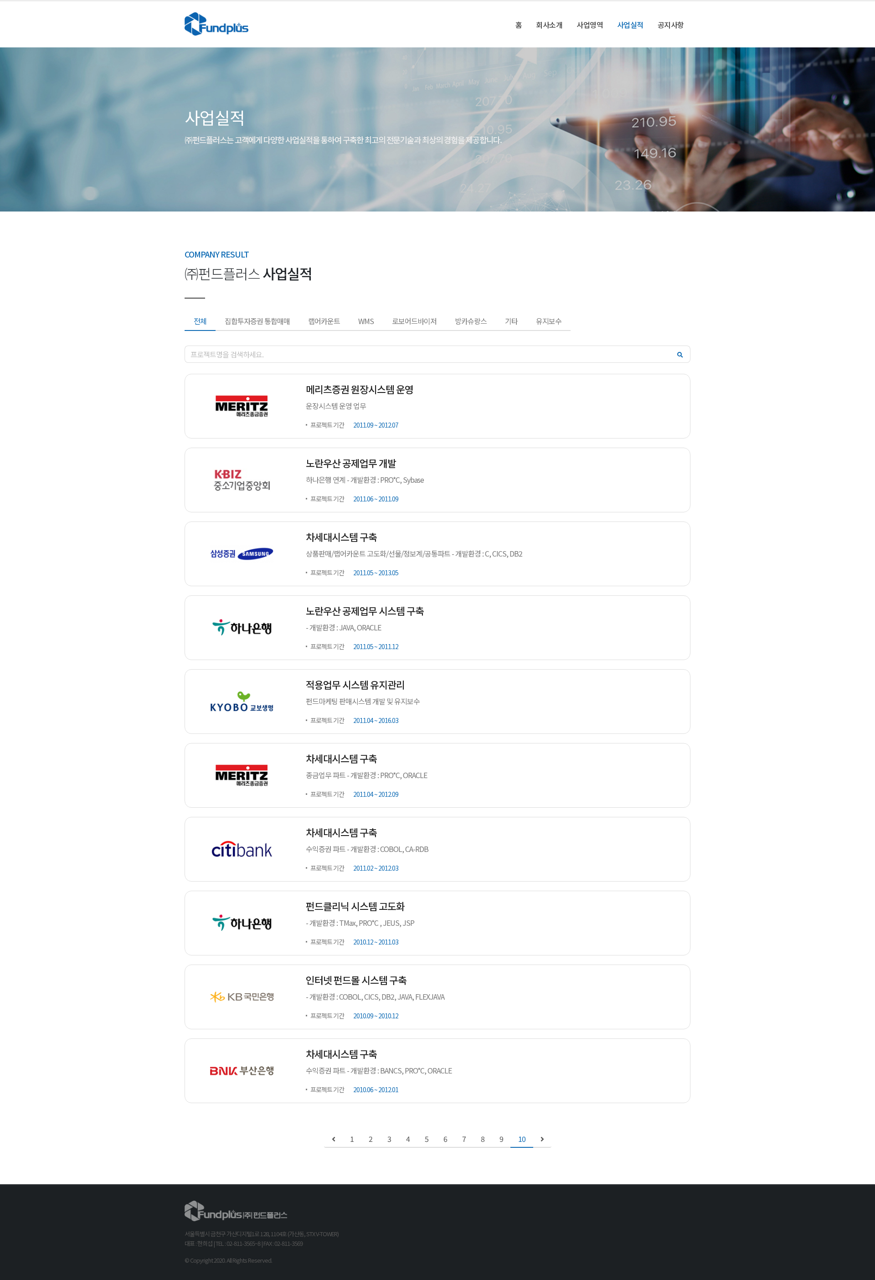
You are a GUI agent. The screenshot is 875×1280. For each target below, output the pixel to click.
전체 (200, 320)
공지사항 (671, 24)
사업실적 (630, 24)
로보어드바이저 (414, 320)
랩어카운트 (324, 320)
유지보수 (548, 320)
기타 (511, 320)
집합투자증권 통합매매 (257, 320)
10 (521, 1139)
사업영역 (589, 24)
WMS (366, 320)
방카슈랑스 (471, 320)
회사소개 (549, 24)
